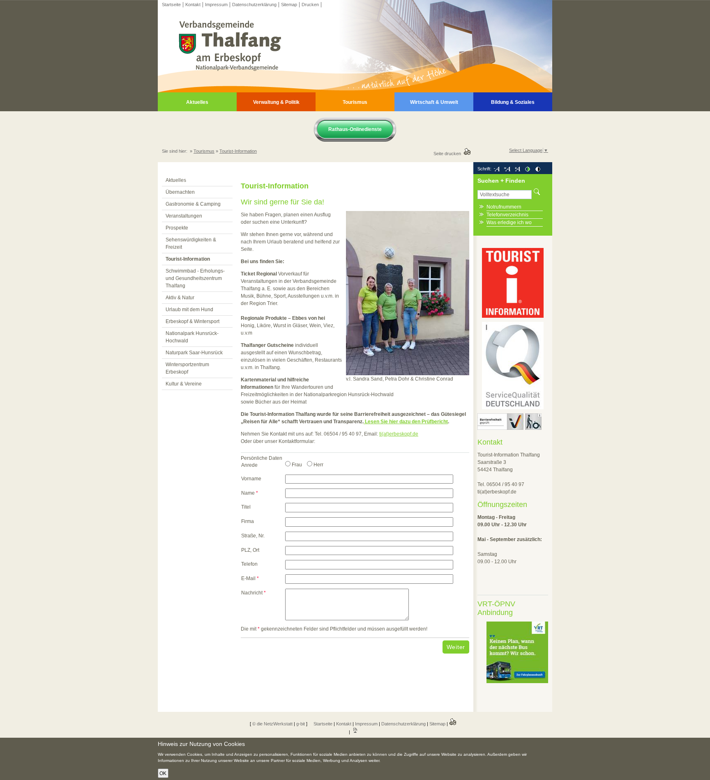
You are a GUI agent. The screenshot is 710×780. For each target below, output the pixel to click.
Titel (246, 507)
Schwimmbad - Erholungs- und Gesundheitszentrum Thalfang (195, 278)
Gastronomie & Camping (193, 204)
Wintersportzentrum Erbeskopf (187, 368)
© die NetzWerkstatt (272, 723)
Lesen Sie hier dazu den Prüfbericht (406, 421)
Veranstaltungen (184, 216)
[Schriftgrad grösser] (517, 168)
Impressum (216, 4)
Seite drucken (448, 153)
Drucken (310, 4)
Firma (247, 521)
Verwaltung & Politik (276, 102)
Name (249, 493)
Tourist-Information (238, 151)
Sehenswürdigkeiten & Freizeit (191, 243)
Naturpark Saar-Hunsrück (194, 353)
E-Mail (250, 578)
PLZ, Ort (250, 550)
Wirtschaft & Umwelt (434, 102)
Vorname (251, 479)
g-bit (300, 723)
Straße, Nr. (253, 536)
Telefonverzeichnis (507, 215)
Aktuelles (197, 102)
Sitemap (289, 4)
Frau (297, 465)
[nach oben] (355, 732)
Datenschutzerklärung (254, 4)
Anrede (249, 465)
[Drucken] (452, 723)
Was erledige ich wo (509, 222)
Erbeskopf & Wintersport (192, 321)
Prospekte (177, 228)
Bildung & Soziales (513, 102)
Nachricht (253, 593)
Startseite (171, 4)
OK (162, 773)
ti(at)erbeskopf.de (398, 434)
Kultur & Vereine (184, 384)
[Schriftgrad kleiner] (496, 168)
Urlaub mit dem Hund (189, 309)
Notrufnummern (503, 207)
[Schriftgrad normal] (507, 168)
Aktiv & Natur (180, 298)
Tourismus (355, 102)
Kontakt (193, 4)
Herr (318, 465)
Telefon (249, 564)
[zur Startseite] (355, 91)
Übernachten (180, 192)
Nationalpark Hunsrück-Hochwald (192, 337)
